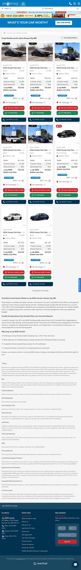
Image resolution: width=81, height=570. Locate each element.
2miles (21, 153)
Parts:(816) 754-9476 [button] (9, 538)
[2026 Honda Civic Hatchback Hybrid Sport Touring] (67, 134)
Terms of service (28, 544)
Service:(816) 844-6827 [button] (10, 532)
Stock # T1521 (34, 65)
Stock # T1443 (34, 147)
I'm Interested (12, 113)
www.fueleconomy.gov (16, 387)
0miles (21, 71)
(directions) (65, 375)
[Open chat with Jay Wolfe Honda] (75, 564)
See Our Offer (63, 23)
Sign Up (67, 541)
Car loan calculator (28, 538)
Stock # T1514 (7, 65)
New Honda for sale (29, 518)
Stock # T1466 (7, 147)
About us (25, 522)
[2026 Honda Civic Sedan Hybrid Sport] (13, 52)
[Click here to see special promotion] (40, 12)
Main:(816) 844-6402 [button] (9, 527)
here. (59, 454)
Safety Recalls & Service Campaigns (35, 551)
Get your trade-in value (16, 108)
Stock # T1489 (7, 229)
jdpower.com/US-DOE (63, 498)
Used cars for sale (28, 528)
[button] (70, 4)
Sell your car (26, 525)
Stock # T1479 (34, 229)
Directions (25, 531)
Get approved (27, 535)
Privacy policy (27, 541)
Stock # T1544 (61, 147)
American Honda (28, 548)
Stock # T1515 (61, 65)
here (35, 454)
